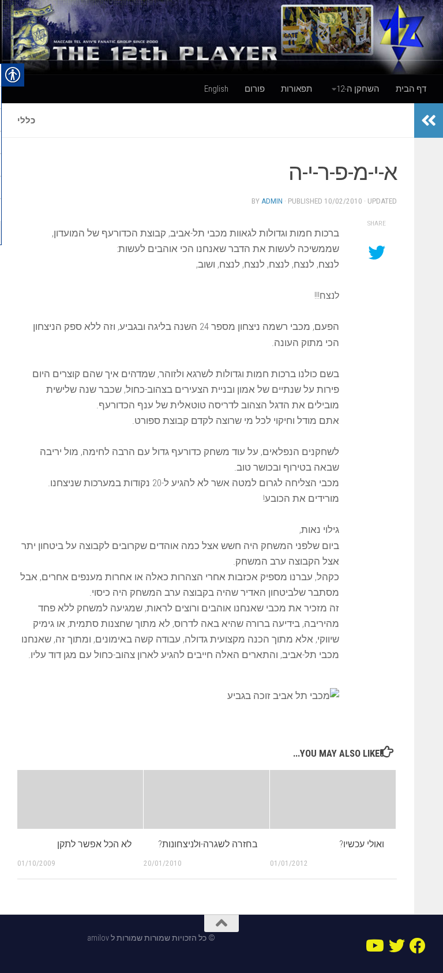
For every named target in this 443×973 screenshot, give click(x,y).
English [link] (216, 89)
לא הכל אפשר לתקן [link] (94, 844)
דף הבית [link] (411, 89)
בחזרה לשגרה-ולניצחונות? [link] (208, 844)
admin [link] (272, 201)
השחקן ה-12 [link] (358, 89)
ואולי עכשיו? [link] (361, 844)
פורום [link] (255, 89)
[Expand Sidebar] (428, 120)
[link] (221, 37)
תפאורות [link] (296, 89)
